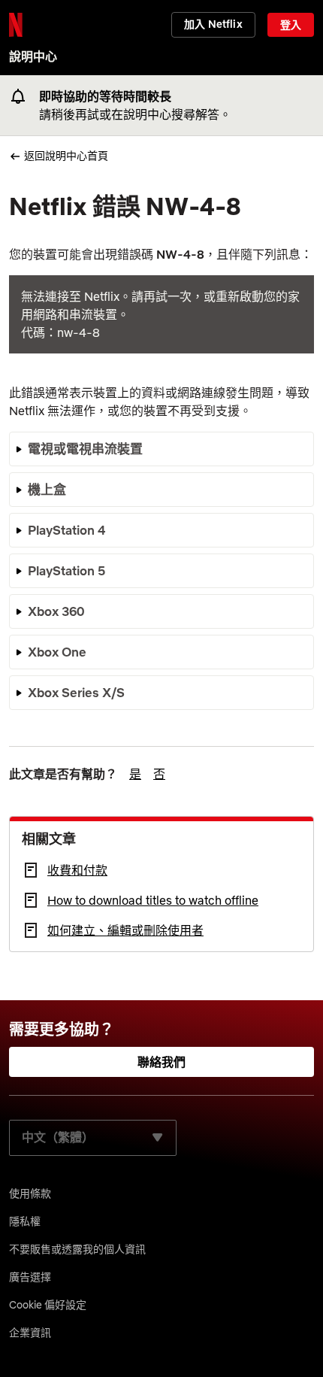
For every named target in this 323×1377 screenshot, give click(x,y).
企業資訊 (30, 1332)
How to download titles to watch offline (152, 900)
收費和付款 (77, 870)
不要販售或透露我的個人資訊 (77, 1249)
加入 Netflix (213, 24)
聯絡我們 (161, 1061)
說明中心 (33, 56)
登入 (290, 25)
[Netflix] (16, 25)
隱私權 (25, 1221)
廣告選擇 (30, 1277)
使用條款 (30, 1193)
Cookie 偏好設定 (47, 1305)
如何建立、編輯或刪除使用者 (125, 930)
